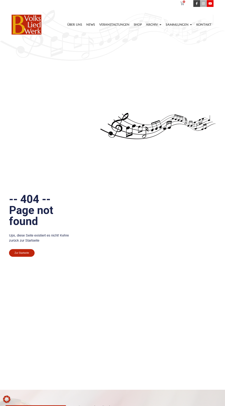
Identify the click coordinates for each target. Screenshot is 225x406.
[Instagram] (203, 3)
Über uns (74, 25)
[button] (6, 399)
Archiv (152, 25)
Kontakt (203, 25)
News (90, 25)
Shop (138, 25)
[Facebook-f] (196, 3)
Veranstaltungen (114, 25)
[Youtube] (210, 3)
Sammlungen (177, 25)
